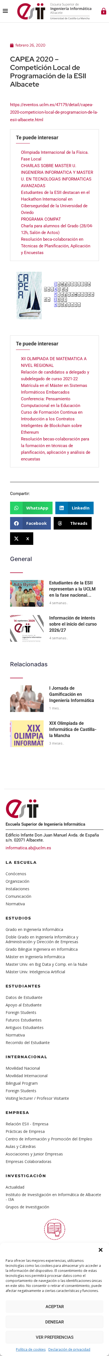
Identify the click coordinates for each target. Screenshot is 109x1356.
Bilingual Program (22, 1083)
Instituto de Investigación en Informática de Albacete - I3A (53, 1197)
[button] (100, 1250)
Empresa (17, 1112)
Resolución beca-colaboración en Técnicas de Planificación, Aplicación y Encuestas (55, 246)
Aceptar (55, 1306)
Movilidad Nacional (23, 1068)
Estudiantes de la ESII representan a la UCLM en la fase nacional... (72, 589)
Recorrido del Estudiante (28, 1042)
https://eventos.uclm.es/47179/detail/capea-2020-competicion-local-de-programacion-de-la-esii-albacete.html (54, 112)
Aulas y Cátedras (21, 1146)
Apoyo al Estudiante (24, 1005)
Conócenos (16, 873)
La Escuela (21, 862)
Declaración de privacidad (69, 1349)
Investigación (26, 1176)
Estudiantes (23, 986)
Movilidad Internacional (27, 1075)
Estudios (18, 918)
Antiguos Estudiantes (25, 1027)
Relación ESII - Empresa (27, 1123)
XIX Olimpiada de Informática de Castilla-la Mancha (72, 729)
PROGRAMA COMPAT (41, 219)
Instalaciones (17, 888)
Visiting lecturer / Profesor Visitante (37, 1098)
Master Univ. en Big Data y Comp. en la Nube (46, 964)
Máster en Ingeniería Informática (35, 956)
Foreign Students (21, 1012)
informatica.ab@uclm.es (28, 847)
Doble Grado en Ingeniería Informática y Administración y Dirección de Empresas (42, 939)
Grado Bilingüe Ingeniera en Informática (42, 949)
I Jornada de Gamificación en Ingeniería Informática (71, 694)
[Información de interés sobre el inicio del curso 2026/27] (27, 628)
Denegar (54, 1322)
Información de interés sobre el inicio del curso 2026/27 (73, 624)
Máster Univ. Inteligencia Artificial (35, 971)
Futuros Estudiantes (24, 1020)
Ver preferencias (55, 1337)
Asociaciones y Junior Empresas (34, 1154)
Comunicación (18, 896)
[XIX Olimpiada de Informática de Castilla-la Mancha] (27, 733)
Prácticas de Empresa (25, 1131)
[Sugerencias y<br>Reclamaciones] (54, 1229)
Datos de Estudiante (24, 997)
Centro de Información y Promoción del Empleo (49, 1138)
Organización (17, 881)
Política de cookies (31, 1349)
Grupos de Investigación (27, 1206)
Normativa (15, 903)
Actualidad (15, 1187)
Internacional (27, 1057)
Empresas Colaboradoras (28, 1161)
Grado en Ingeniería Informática (34, 929)
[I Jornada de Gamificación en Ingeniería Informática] (27, 698)
